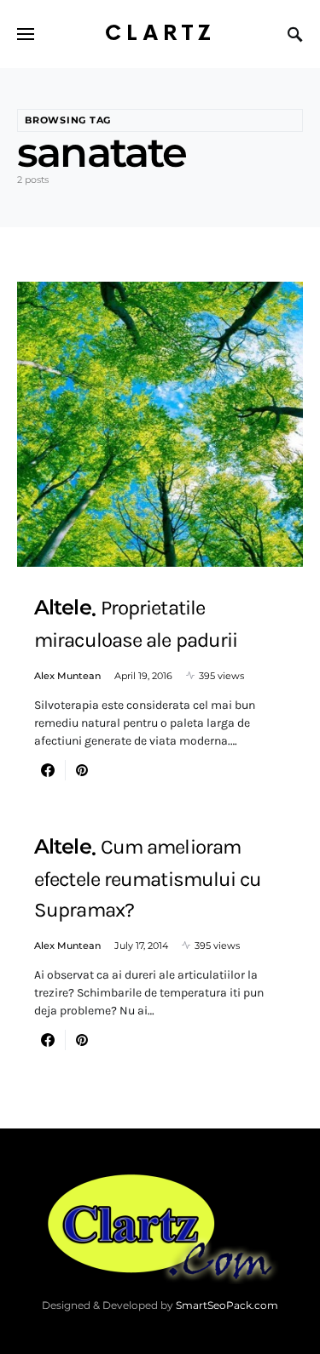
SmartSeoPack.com (227, 1305)
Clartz (160, 33)
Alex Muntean (67, 676)
